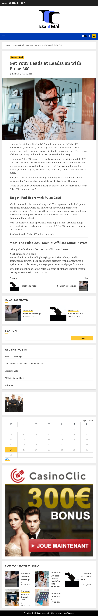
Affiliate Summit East (14, 378)
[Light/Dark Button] (84, 36)
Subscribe (94, 36)
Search (11, 331)
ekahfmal (15, 74)
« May (7, 459)
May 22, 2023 (27, 74)
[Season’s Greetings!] (13, 313)
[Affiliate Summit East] (12, 597)
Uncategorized (17, 57)
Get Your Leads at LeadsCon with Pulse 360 (24, 363)
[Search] (89, 36)
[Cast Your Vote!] (58, 313)
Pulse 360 (9, 385)
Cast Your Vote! (75, 313)
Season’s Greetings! (32, 313)
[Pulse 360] (42, 597)
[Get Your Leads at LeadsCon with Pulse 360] (42, 579)
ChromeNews (56, 613)
